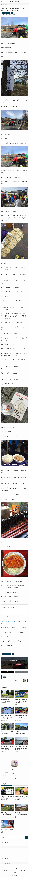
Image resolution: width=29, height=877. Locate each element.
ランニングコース (9, 870)
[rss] (16, 868)
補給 (12, 12)
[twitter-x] (13, 778)
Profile (14, 872)
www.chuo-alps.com (6, 616)
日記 (9, 12)
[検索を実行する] (26, 837)
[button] (7, 672)
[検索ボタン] (27, 1)
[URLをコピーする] (21, 672)
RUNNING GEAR (22, 870)
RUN (6, 12)
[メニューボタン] (1, 1)
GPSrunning (16, 870)
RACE (4, 12)
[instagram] (15, 778)
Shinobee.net (14, 1)
